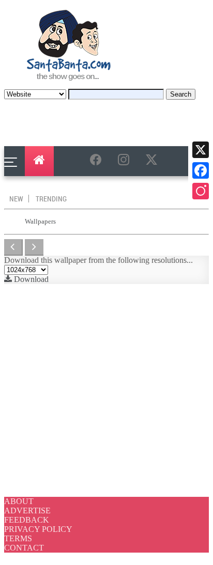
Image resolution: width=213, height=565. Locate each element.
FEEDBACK (26, 519)
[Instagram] (200, 191)
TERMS (18, 538)
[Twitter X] (200, 149)
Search (180, 94)
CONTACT (24, 547)
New (16, 198)
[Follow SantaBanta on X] (153, 161)
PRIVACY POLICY (38, 529)
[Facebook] (200, 170)
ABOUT (19, 501)
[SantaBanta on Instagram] (125, 161)
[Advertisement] (106, 390)
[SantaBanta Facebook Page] (97, 161)
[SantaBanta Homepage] (69, 84)
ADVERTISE (27, 510)
